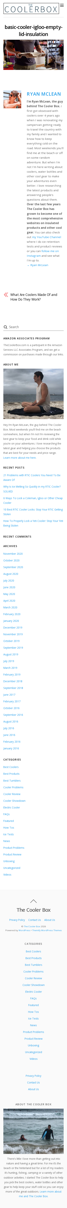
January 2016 (11, 748)
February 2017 (11, 701)
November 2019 (13, 634)
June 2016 (9, 735)
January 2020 (11, 621)
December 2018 (12, 681)
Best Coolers (11, 767)
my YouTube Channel (46, 237)
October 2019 (11, 641)
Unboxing (9, 861)
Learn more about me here (19, 457)
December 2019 (12, 627)
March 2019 (10, 668)
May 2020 (9, 594)
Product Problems (13, 847)
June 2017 (9, 694)
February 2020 (11, 614)
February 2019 (11, 674)
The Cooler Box (32, 926)
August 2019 (10, 654)
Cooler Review (11, 794)
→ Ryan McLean (37, 265)
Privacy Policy (17, 920)
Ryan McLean (44, 94)
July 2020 (8, 580)
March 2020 (10, 607)
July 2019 (8, 661)
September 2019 (13, 647)
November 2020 (13, 553)
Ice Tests (8, 834)
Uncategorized (11, 868)
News (6, 841)
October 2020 (11, 560)
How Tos (8, 827)
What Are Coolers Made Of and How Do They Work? (33, 296)
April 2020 (9, 600)
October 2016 (11, 708)
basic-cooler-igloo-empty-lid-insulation (34, 30)
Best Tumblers (12, 780)
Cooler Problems (13, 787)
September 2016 (13, 715)
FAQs (6, 814)
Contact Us (34, 920)
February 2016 (11, 741)
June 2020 (9, 587)
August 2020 (10, 574)
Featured (8, 821)
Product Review (12, 854)
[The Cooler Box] (31, 12)
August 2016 (10, 721)
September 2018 (13, 688)
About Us (49, 920)
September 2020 (13, 567)
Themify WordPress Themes (47, 930)
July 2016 (8, 728)
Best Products (11, 773)
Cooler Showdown (14, 800)
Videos (7, 874)
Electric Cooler (11, 807)
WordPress (24, 930)
